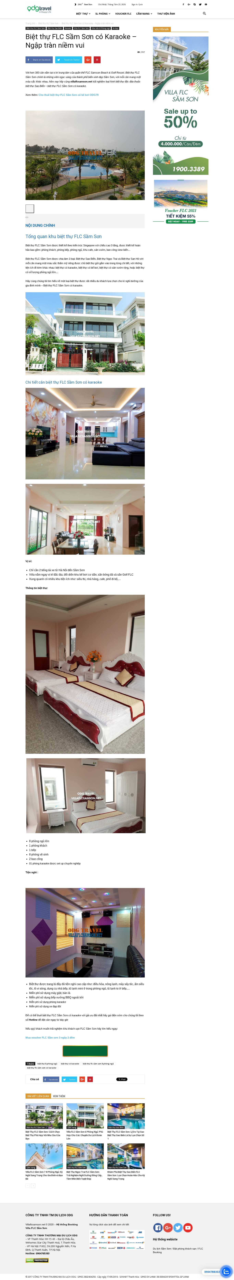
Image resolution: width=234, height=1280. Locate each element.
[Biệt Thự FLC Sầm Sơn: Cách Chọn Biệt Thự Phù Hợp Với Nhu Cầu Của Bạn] (44, 1116)
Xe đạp (115, 28)
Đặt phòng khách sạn (184, 1248)
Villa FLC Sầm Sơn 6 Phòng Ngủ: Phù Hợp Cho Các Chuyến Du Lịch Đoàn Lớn (84, 1135)
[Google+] (189, 4)
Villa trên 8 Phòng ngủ (101, 28)
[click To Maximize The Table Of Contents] (30, 208)
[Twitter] (200, 4)
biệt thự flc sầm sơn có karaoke (41, 1067)
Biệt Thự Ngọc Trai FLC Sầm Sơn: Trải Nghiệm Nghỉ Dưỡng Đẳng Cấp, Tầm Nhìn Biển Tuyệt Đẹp (84, 1175)
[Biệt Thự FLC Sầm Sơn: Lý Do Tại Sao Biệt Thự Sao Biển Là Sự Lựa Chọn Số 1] (126, 1116)
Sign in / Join (137, 4)
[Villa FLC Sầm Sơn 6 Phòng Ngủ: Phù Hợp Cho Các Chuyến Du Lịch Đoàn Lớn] (85, 1116)
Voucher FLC (123, 13)
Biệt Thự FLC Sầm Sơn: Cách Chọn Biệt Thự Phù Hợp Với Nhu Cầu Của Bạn (43, 1135)
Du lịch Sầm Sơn (162, 1248)
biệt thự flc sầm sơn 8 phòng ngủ (98, 1063)
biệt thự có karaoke (70, 1063)
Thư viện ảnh (166, 13)
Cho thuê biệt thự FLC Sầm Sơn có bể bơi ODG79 (68, 94)
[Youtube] (205, 4)
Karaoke (68, 28)
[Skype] (194, 4)
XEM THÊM (59, 1096)
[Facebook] (183, 4)
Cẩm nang (143, 13)
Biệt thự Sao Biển (55, 28)
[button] (204, 14)
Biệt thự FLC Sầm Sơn (36, 28)
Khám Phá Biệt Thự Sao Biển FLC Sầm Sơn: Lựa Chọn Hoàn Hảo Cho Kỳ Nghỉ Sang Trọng (126, 1175)
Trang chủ (30, 23)
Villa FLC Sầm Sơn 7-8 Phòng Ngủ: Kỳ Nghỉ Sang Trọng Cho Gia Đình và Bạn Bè (44, 1175)
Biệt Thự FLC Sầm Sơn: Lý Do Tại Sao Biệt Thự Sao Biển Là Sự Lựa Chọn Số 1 (125, 1135)
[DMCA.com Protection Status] (37, 1262)
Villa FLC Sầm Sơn (81, 28)
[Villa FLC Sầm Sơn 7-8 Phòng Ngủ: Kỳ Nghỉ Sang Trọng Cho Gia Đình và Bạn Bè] (44, 1156)
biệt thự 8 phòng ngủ (47, 1063)
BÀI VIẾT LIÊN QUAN (38, 1096)
